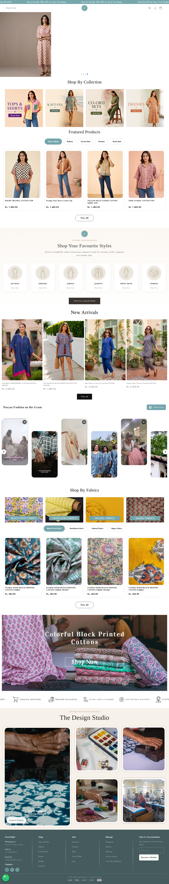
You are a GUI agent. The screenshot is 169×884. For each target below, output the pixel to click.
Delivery (109, 851)
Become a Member (149, 857)
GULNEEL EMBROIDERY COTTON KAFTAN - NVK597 (19, 384)
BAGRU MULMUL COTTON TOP (19, 201)
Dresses (101, 141)
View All (84, 218)
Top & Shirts (43, 851)
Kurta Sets (117, 141)
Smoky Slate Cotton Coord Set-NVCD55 (141, 383)
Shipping (109, 842)
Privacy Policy (111, 856)
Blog (74, 851)
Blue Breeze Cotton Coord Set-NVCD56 (100, 383)
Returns (108, 847)
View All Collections (84, 301)
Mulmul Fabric (97, 528)
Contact (75, 847)
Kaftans (70, 141)
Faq (73, 861)
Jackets (41, 861)
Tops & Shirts (53, 141)
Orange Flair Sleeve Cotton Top (59, 201)
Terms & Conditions (113, 861)
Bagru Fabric (116, 528)
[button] (149, 8)
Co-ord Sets (85, 141)
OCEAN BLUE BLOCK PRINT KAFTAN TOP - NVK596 (60, 384)
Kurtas (40, 856)
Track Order (77, 856)
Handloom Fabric (77, 528)
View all (84, 396)
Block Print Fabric (54, 528)
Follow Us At (158, 407)
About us (75, 842)
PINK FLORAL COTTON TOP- (142, 201)
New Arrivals (43, 842)
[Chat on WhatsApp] (5, 877)
